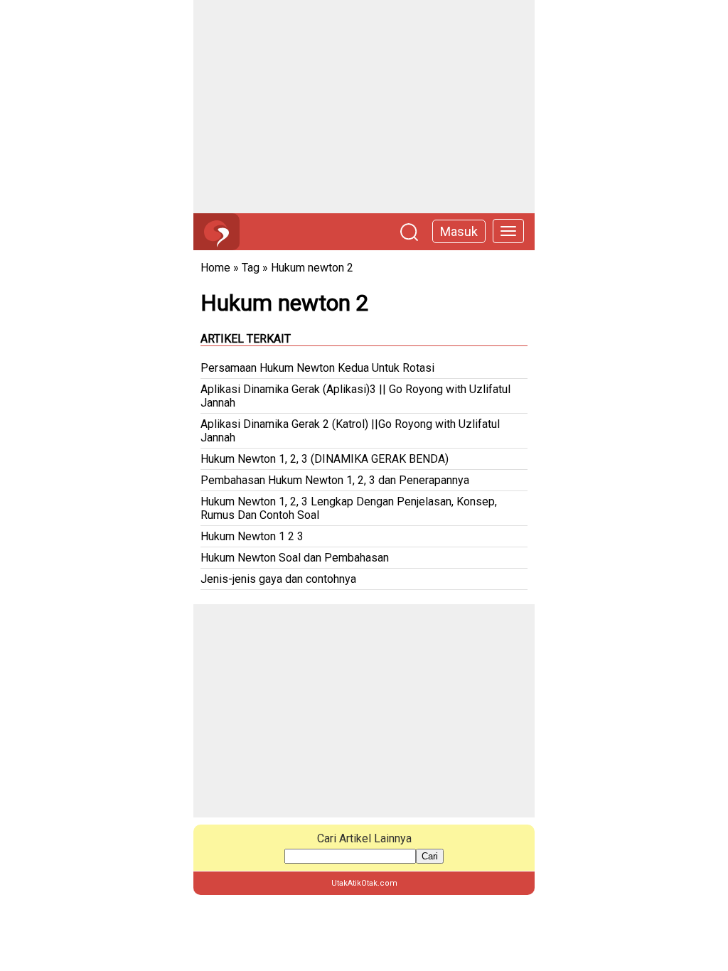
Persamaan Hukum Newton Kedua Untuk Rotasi (317, 368)
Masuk (459, 231)
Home (215, 267)
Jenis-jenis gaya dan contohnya (278, 579)
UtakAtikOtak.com (364, 883)
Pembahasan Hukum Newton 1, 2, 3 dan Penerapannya (334, 480)
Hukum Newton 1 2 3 (252, 536)
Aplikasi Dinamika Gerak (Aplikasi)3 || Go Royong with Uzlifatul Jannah (355, 395)
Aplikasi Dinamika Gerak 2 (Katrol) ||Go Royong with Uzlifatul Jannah (350, 430)
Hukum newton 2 (312, 267)
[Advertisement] (364, 106)
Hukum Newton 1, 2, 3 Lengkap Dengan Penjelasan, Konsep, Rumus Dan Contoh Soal (348, 508)
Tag (250, 267)
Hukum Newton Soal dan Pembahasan (294, 557)
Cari (430, 856)
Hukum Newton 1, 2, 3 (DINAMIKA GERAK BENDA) (324, 459)
